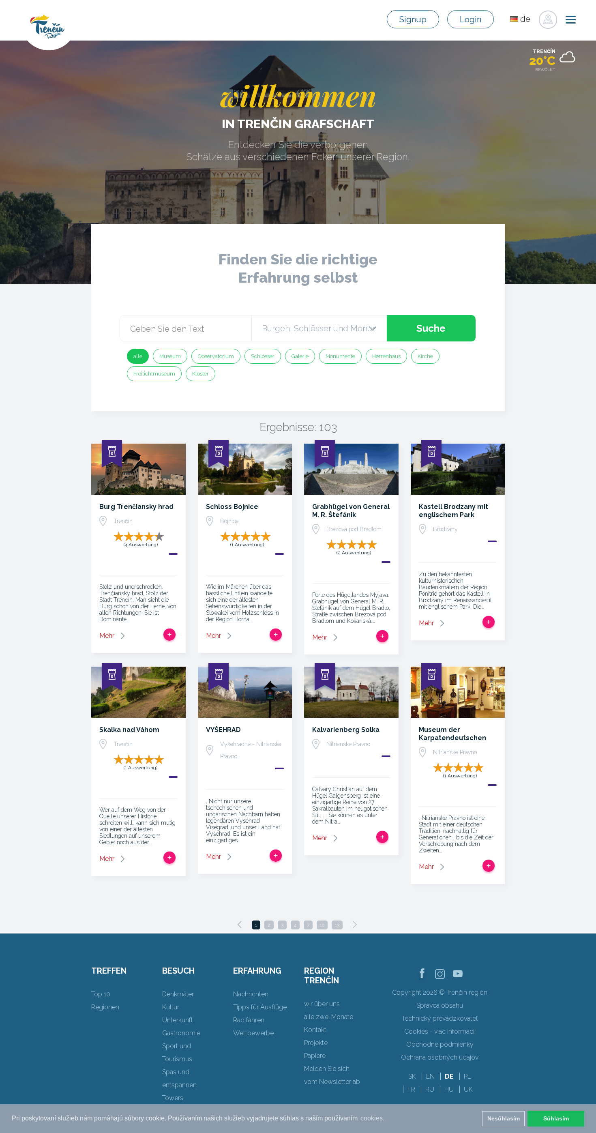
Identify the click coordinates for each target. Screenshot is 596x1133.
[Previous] (240, 925)
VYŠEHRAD (223, 730)
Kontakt (315, 1030)
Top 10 (100, 994)
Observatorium (216, 356)
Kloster (200, 374)
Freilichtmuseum (154, 374)
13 (337, 925)
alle (137, 356)
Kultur (170, 1007)
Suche (431, 328)
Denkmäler (178, 994)
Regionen (105, 1007)
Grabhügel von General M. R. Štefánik (351, 511)
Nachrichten (250, 994)
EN (430, 1076)
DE (449, 1076)
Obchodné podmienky (440, 1044)
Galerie (300, 356)
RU (429, 1089)
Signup (413, 19)
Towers (172, 1098)
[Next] (355, 925)
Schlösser (262, 356)
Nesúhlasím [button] (503, 1118)
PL (467, 1076)
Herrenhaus (386, 356)
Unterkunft (177, 1020)
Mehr (106, 635)
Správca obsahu (439, 1005)
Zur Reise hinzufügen (169, 635)
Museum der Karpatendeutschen (452, 734)
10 (322, 925)
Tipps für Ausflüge (260, 1007)
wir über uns (322, 1004)
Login (470, 19)
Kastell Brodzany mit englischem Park (453, 511)
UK (468, 1089)
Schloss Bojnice (232, 507)
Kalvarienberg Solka (345, 730)
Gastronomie (181, 1033)
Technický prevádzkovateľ (440, 1018)
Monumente (340, 356)
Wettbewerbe (253, 1033)
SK (412, 1076)
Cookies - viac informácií (440, 1031)
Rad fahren (248, 1020)
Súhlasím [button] (556, 1118)
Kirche (425, 356)
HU (449, 1089)
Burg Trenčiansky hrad (136, 507)
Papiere (315, 1056)
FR (411, 1089)
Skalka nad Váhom (129, 730)
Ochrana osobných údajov (439, 1057)
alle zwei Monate (328, 1017)
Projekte (316, 1043)
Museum (170, 356)
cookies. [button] (372, 1118)
